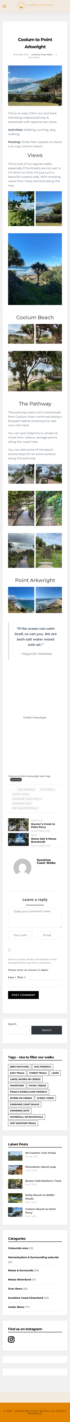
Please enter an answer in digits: (28, 969)
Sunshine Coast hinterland (25, 1297)
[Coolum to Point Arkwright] (35, 85)
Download (16, 779)
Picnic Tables (37, 1085)
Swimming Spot (22, 803)
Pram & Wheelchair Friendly (28, 1091)
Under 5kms (16, 1307)
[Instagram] (11, 1341)
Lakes (55, 1073)
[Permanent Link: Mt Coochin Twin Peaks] (15, 1159)
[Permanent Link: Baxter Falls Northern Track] (15, 1187)
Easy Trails (47, 789)
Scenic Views (21, 794)
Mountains (17, 1085)
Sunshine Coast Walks (42, 54)
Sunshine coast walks (27, 798)
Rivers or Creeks (21, 1098)
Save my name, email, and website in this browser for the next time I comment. (32, 961)
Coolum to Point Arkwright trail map (29, 776)
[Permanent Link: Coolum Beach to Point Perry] (15, 1215)
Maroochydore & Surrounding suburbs (33, 1257)
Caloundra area (18, 1248)
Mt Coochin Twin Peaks (40, 1153)
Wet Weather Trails (25, 808)
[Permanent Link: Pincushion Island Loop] (15, 1173)
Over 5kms (15, 1288)
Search (12, 1023)
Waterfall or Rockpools (26, 1117)
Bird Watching (19, 1066)
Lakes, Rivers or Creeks (25, 1079)
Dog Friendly (26, 789)
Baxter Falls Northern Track (43, 1180)
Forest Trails (38, 1073)
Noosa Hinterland (19, 1279)
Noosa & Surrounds (20, 1270)
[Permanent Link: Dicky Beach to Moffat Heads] (15, 1201)
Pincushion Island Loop (40, 1166)
